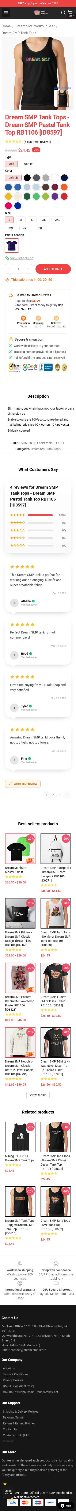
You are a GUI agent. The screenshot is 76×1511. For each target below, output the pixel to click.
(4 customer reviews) (37, 142)
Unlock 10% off (8, 1492)
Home (6, 26)
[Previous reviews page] (46, 795)
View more (38, 1095)
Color (8, 170)
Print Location (14, 235)
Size (8, 213)
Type (8, 157)
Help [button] (68, 1505)
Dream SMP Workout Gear (34, 26)
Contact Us (10, 1429)
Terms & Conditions (15, 1374)
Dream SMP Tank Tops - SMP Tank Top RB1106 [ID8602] (55, 1225)
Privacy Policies (13, 1380)
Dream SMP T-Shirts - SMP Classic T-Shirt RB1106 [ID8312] (54, 1001)
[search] (63, 12)
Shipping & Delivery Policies (20, 1411)
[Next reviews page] (67, 795)
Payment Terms (13, 1417)
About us (9, 1368)
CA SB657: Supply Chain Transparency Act (30, 1392)
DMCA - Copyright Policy (19, 1386)
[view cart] (70, 12)
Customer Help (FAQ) (17, 1435)
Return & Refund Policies (19, 1423)
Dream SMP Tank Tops (19, 33)
